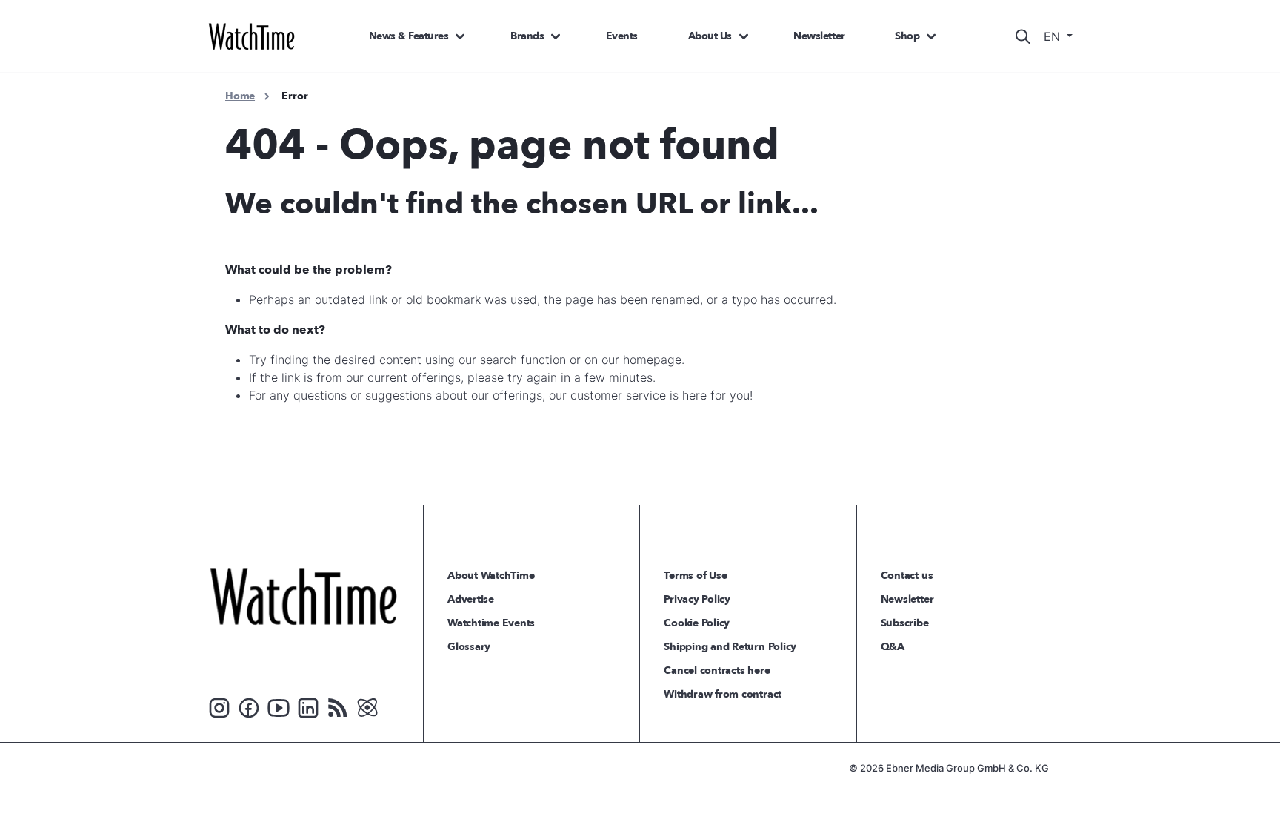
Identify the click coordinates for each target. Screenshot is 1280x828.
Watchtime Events (491, 623)
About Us (710, 36)
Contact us (907, 576)
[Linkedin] (308, 706)
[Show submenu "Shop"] (931, 36)
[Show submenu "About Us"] (744, 36)
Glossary (468, 647)
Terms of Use (695, 576)
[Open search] (1023, 36)
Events (622, 36)
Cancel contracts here (717, 670)
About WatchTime (490, 576)
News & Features (409, 36)
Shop (907, 36)
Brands (527, 36)
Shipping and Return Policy (730, 647)
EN (1054, 36)
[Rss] (338, 706)
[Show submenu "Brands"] (555, 36)
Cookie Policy (697, 623)
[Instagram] (219, 706)
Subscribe (905, 623)
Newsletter (818, 36)
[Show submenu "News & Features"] (460, 36)
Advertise (470, 599)
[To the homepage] (303, 596)
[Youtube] (278, 706)
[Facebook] (249, 706)
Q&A (892, 647)
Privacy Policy (697, 599)
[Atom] (367, 706)
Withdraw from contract (722, 694)
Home (240, 96)
